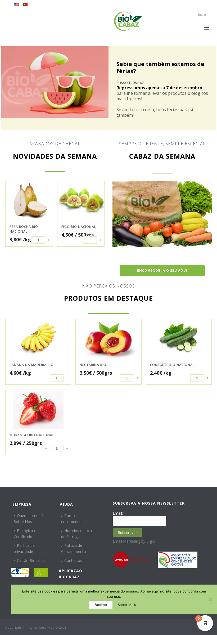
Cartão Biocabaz (31, 560)
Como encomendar (72, 518)
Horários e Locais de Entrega (77, 533)
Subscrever (127, 532)
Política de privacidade (24, 548)
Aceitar (100, 605)
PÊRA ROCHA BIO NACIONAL (24, 229)
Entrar (201, 14)
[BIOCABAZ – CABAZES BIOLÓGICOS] (128, 21)
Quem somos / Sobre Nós (28, 518)
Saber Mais (127, 605)
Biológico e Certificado (25, 533)
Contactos (73, 560)
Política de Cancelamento (73, 548)
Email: (118, 513)
